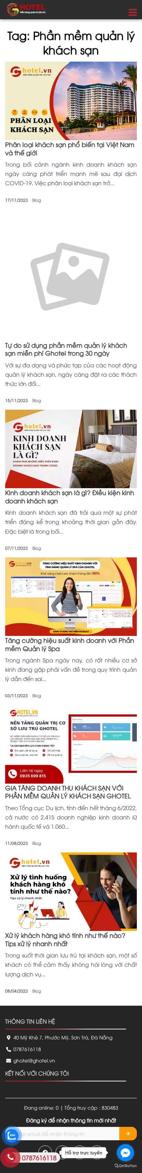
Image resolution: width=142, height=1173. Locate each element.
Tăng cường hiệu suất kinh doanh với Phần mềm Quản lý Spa (69, 644)
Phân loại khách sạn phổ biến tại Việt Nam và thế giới (69, 148)
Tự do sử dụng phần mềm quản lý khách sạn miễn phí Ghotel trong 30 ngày (66, 349)
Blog (36, 200)
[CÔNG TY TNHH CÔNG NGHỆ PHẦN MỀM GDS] (26, 8)
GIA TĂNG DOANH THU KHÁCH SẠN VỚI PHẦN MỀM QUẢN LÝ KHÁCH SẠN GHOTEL (68, 791)
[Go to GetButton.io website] (125, 1166)
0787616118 (26, 1049)
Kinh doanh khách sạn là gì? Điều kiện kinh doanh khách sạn (69, 496)
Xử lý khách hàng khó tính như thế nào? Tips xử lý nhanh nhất (65, 939)
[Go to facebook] (125, 1152)
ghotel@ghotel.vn (33, 1060)
